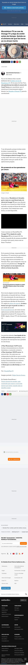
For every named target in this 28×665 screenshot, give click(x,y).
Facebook (12, 62)
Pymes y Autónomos (19, 638)
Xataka (3, 608)
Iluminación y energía (19, 570)
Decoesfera (4, 638)
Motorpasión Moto (18, 629)
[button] (14, 73)
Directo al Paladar (6, 627)
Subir (22, 600)
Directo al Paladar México (6, 655)
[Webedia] (5, 601)
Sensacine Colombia (19, 652)
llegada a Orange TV (15, 91)
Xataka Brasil (5, 650)
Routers (16, 580)
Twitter (14, 62)
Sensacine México (18, 650)
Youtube (13, 553)
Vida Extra (16, 610)
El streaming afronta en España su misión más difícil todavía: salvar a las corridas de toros (14, 286)
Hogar (3, 570)
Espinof (16, 619)
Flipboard (17, 62)
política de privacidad (22, 546)
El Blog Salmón (17, 636)
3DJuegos (16, 608)
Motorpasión (17, 627)
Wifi (15, 583)
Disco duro (16, 24)
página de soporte (15, 303)
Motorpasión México (19, 654)
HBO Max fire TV (16, 532)
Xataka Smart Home (6, 614)
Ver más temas (6, 588)
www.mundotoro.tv (8, 310)
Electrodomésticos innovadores (19, 566)
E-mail (20, 62)
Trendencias (4, 636)
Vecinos (10, 24)
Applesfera (4, 612)
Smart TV (4, 580)
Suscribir (23, 543)
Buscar (26, 594)
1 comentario (6, 62)
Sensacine (16, 617)
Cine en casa (5, 583)
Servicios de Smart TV (12, 391)
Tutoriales (4, 573)
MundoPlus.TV (9, 371)
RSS (19, 553)
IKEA (22, 24)
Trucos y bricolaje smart (18, 574)
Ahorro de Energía (6, 577)
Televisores (4, 566)
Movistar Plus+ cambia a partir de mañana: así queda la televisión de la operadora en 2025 (15, 527)
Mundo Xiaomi (5, 616)
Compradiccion (5, 641)
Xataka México (5, 648)
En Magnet (6, 282)
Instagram (16, 553)
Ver (14, 459)
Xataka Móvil (5, 610)
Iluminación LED (18, 577)
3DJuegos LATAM (18, 648)
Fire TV (4, 24)
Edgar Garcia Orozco (18, 375)
